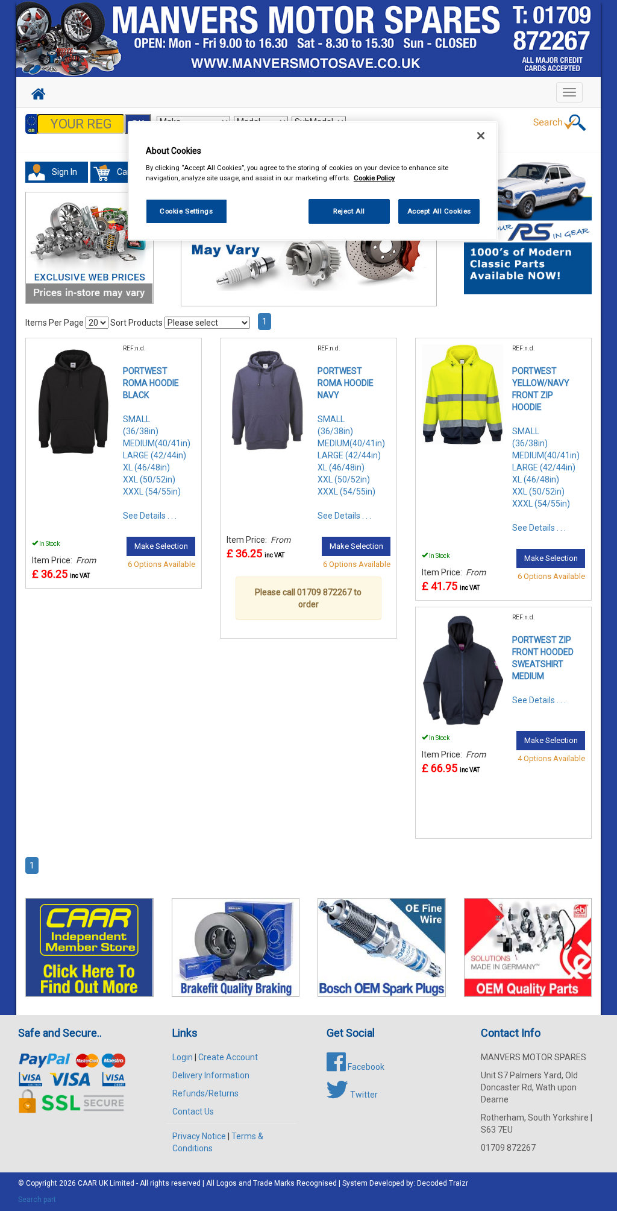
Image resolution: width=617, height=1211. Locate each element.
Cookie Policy (374, 178)
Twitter (363, 1094)
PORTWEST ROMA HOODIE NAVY (346, 383)
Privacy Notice (199, 1136)
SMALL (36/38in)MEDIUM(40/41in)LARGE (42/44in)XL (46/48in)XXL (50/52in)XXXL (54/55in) (156, 455)
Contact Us (193, 1111)
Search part (37, 1199)
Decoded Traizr (442, 1183)
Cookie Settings (186, 211)
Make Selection (161, 546)
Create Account (228, 1057)
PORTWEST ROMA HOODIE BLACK (151, 383)
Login (182, 1057)
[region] (313, 181)
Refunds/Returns (205, 1093)
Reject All (349, 211)
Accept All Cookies (439, 211)
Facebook (365, 1067)
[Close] (481, 135)
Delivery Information (210, 1075)
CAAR (87, 1183)
